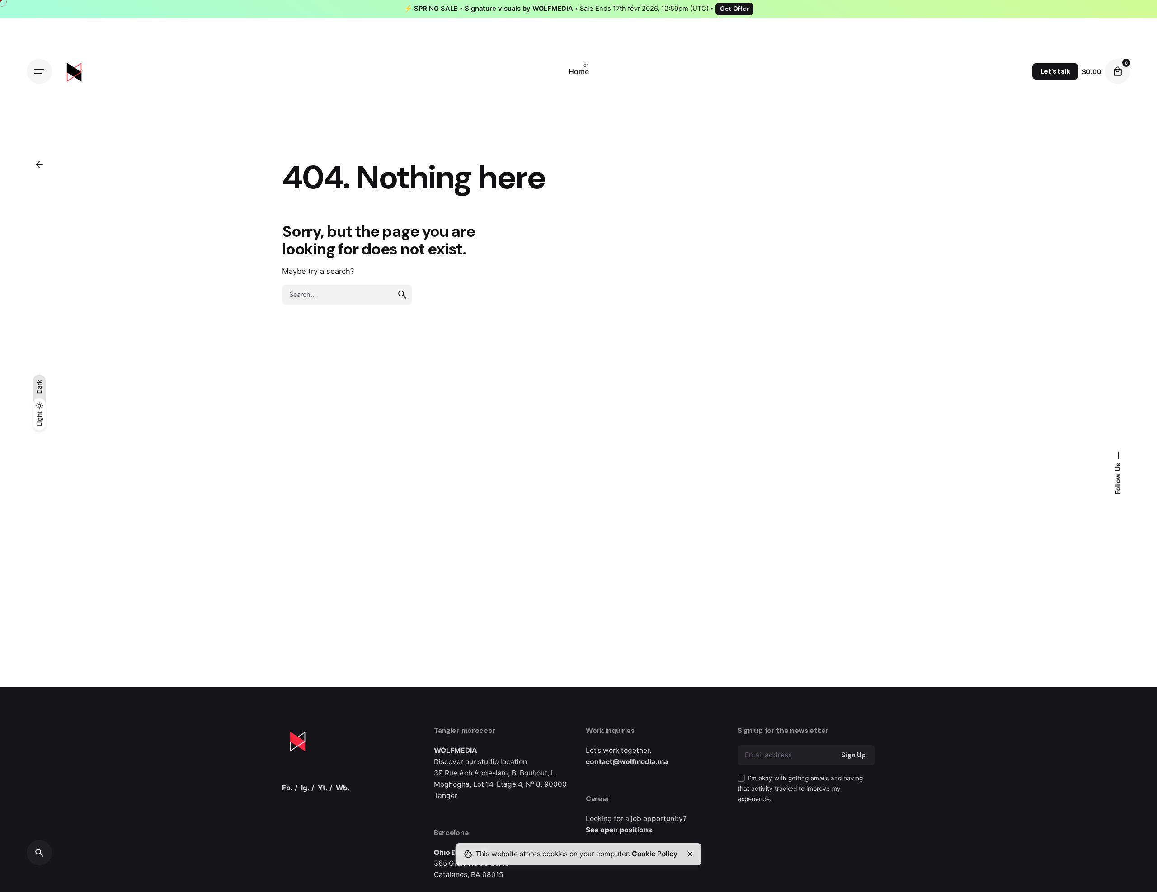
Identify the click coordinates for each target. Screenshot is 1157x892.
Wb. (343, 788)
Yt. (323, 788)
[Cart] (1117, 71)
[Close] (690, 854)
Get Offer (734, 9)
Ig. (305, 788)
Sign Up (853, 755)
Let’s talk (1055, 71)
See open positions (619, 830)
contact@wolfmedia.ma (627, 761)
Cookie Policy (654, 854)
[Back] (39, 164)
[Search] (39, 852)
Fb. (287, 788)
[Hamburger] (39, 71)
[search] (402, 295)
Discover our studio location (480, 761)
